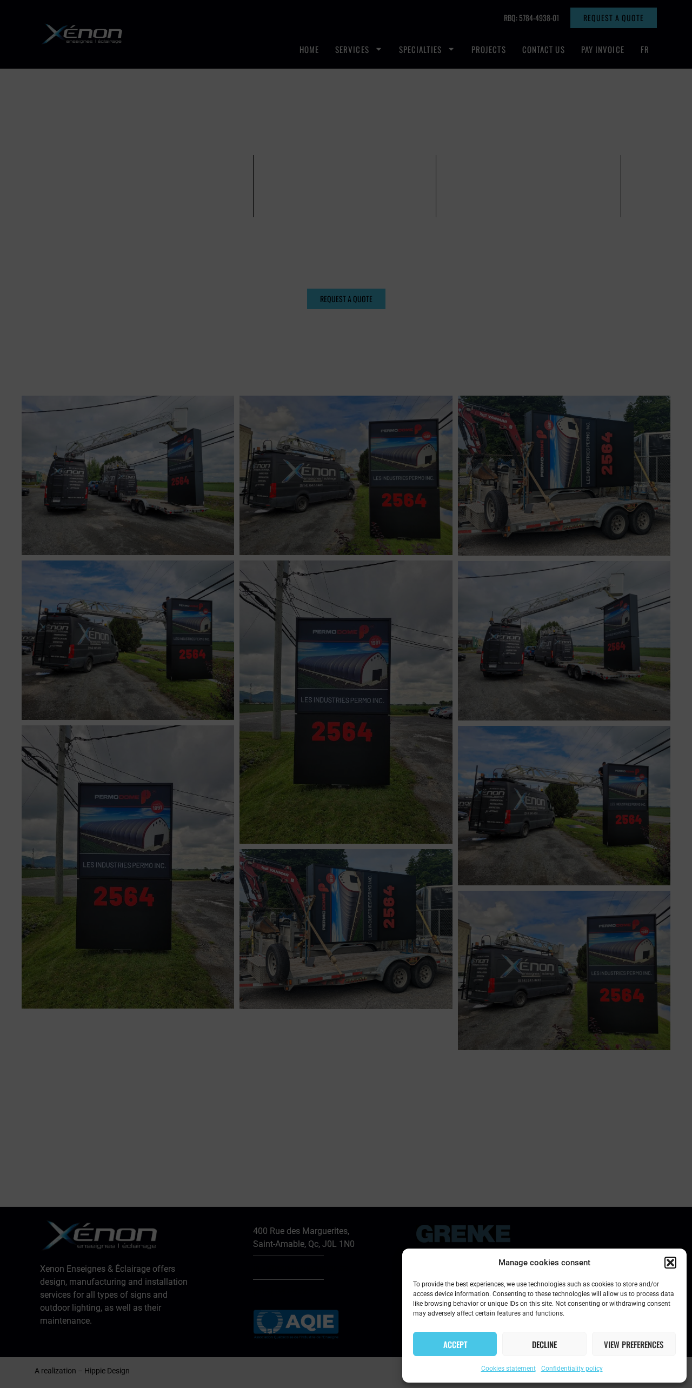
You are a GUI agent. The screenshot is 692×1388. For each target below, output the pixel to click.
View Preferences (633, 1344)
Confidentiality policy (572, 1368)
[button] (670, 1262)
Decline (544, 1344)
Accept (455, 1344)
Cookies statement (508, 1368)
